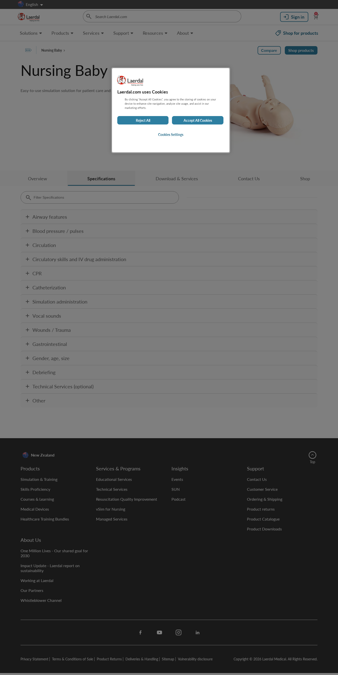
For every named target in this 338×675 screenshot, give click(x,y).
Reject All (143, 120)
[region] (170, 110)
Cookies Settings (170, 134)
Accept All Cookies (198, 120)
